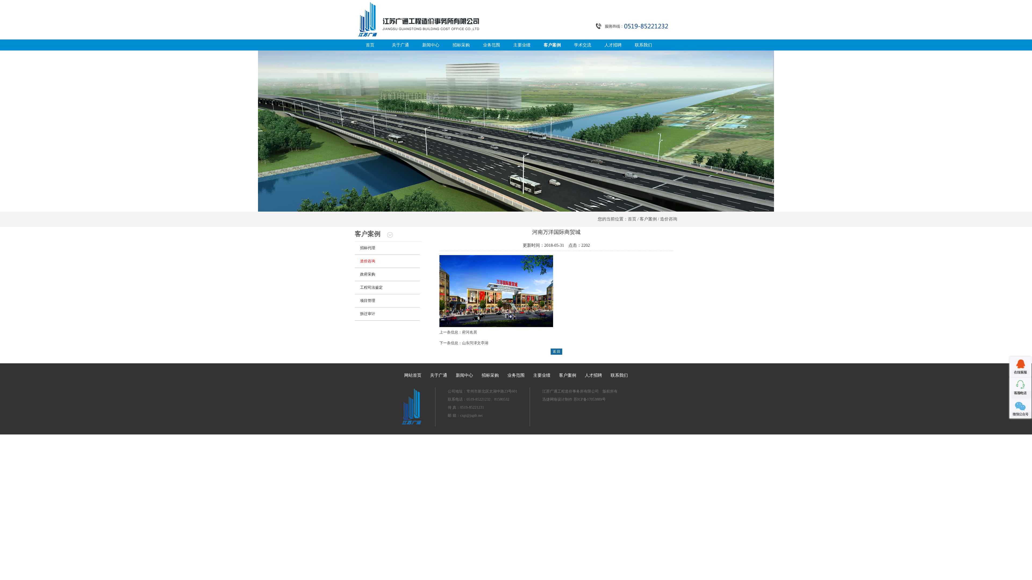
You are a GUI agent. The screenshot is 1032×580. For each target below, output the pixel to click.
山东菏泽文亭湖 (475, 343)
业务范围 (491, 45)
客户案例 (552, 45)
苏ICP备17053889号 (589, 399)
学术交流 (582, 45)
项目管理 (367, 301)
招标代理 (367, 248)
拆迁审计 (367, 314)
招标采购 (461, 45)
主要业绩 (522, 45)
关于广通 (400, 45)
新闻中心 (430, 45)
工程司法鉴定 (371, 287)
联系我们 (643, 45)
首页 (370, 45)
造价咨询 (367, 261)
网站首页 (412, 375)
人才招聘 (613, 45)
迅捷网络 (549, 399)
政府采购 (367, 274)
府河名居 (469, 332)
